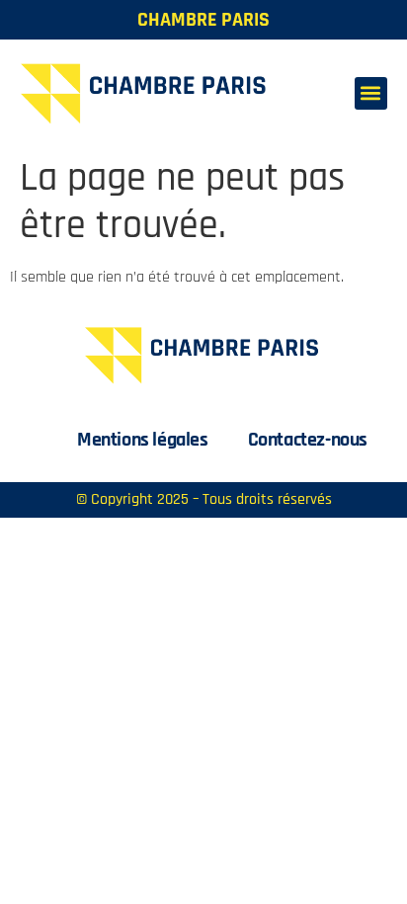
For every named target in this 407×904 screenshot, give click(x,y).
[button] (371, 93)
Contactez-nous (307, 439)
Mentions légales (142, 439)
